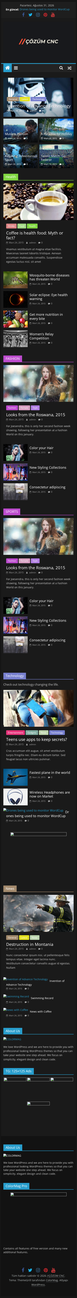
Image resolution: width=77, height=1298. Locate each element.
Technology (38, 99)
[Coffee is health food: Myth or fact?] (38, 185)
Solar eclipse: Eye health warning (49, 297)
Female (24, 407)
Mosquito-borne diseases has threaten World (50, 277)
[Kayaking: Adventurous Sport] (20, 147)
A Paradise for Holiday (56, 134)
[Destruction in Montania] (38, 897)
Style (35, 407)
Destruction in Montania (29, 944)
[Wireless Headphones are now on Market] (15, 791)
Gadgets (31, 732)
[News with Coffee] (15, 1010)
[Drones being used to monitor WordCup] (33, 810)
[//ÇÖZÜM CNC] (7, 68)
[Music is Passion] (20, 121)
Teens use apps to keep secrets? (36, 739)
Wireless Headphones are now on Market (50, 794)
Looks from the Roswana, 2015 (35, 414)
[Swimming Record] (16, 996)
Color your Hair (41, 448)
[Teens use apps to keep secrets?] (38, 692)
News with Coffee (41, 1011)
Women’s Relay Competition (41, 336)
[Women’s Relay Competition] (15, 332)
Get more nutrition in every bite (46, 316)
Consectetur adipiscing (47, 487)
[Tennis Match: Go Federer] (56, 147)
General (13, 99)
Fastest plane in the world (50, 772)
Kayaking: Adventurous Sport (21, 158)
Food (21, 226)
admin (33, 110)
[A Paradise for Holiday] (56, 121)
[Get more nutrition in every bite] (15, 313)
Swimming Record (42, 998)
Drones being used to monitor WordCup (45, 9)
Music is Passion (16, 134)
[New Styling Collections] (15, 466)
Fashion (12, 407)
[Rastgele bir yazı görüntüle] (69, 68)
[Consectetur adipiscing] (15, 485)
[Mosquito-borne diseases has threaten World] (15, 274)
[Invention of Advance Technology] (38, 80)
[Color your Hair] (15, 446)
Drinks (11, 226)
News (44, 732)
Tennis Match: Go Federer (53, 158)
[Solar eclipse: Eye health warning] (15, 293)
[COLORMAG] (12, 1039)
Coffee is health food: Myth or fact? (34, 235)
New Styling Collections (48, 467)
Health (32, 226)
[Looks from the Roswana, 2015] (38, 367)
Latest (25, 99)
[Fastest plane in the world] (15, 771)
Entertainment (15, 732)
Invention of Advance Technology (39, 106)
